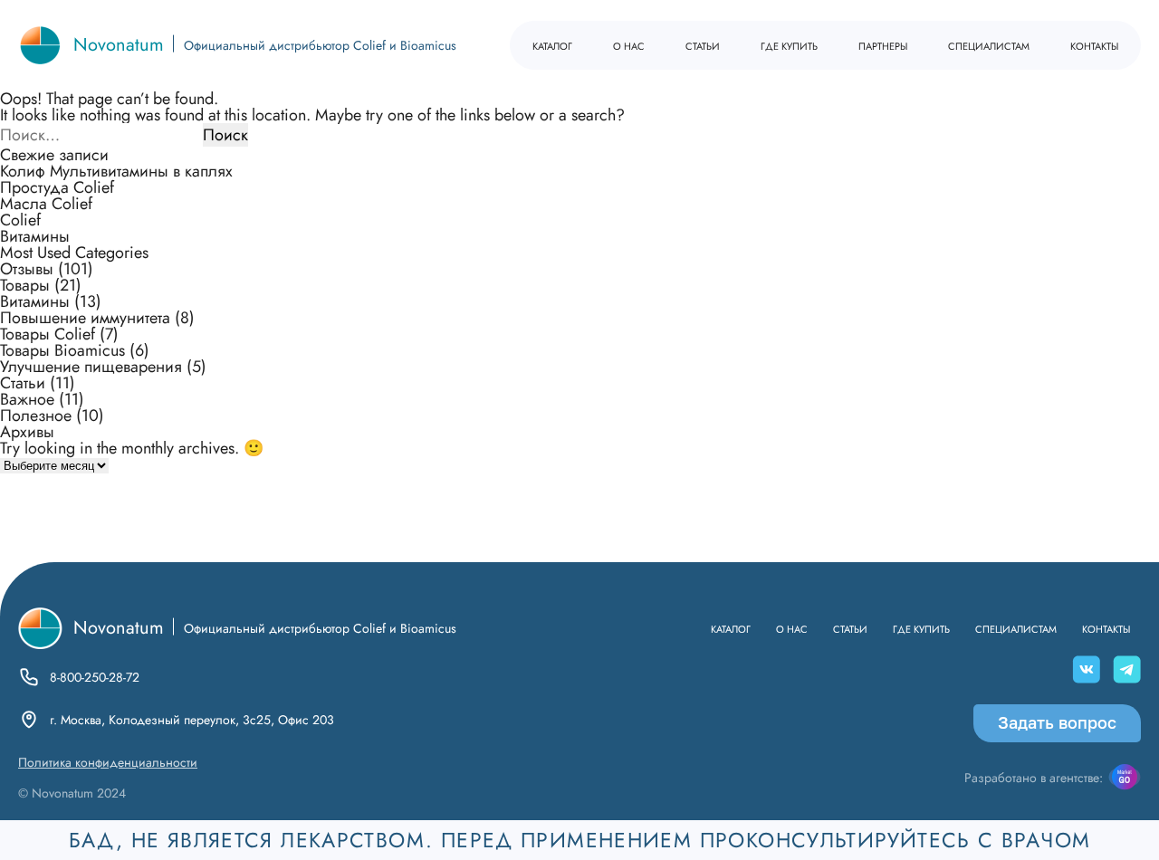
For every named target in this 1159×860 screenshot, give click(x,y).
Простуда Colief (57, 187)
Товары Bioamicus (62, 350)
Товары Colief (47, 334)
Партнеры (882, 44)
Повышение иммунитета (85, 318)
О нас (629, 44)
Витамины (35, 236)
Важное (27, 399)
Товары (25, 285)
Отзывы (26, 269)
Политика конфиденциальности (107, 762)
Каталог (552, 44)
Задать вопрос (1057, 722)
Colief (20, 220)
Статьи (702, 44)
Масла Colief (46, 203)
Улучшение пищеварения (91, 366)
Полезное (36, 415)
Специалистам (989, 44)
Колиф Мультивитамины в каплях (116, 171)
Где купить (789, 44)
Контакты (1094, 44)
